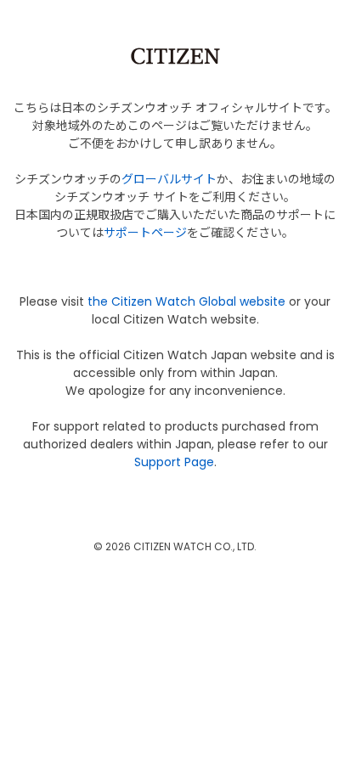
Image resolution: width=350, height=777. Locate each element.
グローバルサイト (169, 179)
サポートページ (145, 232)
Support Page (174, 461)
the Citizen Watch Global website (186, 301)
